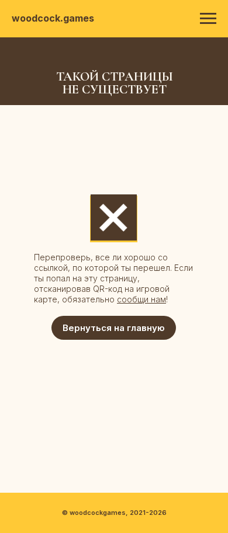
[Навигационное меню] (208, 19)
